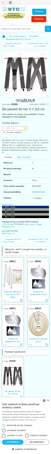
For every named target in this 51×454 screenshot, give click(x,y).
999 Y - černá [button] (10, 217)
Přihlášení (39, 11)
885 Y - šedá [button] (9, 214)
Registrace (39, 19)
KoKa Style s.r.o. (9, 233)
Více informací (30, 420)
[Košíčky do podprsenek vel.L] (12, 324)
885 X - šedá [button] (9, 209)
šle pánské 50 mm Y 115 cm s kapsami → (38, 44)
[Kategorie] (10, 2)
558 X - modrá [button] (10, 207)
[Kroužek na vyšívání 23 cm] (38, 324)
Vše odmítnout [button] (37, 442)
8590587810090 (38, 192)
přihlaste (22, 117)
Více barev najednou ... (14, 132)
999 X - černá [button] (10, 212)
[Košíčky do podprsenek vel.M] (38, 277)
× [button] (48, 400)
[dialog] (25, 425)
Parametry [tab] (8, 157)
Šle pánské (33, 36)
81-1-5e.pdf (8, 224)
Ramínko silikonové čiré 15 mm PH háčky (12, 294)
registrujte (6, 117)
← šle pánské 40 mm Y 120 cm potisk (12, 44)
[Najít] (48, 29)
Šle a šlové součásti (17, 36)
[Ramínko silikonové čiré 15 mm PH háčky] (12, 277)
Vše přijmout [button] (13, 442)
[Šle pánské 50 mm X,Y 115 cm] (12, 376)
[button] (25, 449)
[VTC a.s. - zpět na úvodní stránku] (13, 13)
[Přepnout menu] (3, 2)
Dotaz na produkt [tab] (24, 157)
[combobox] (22, 29)
